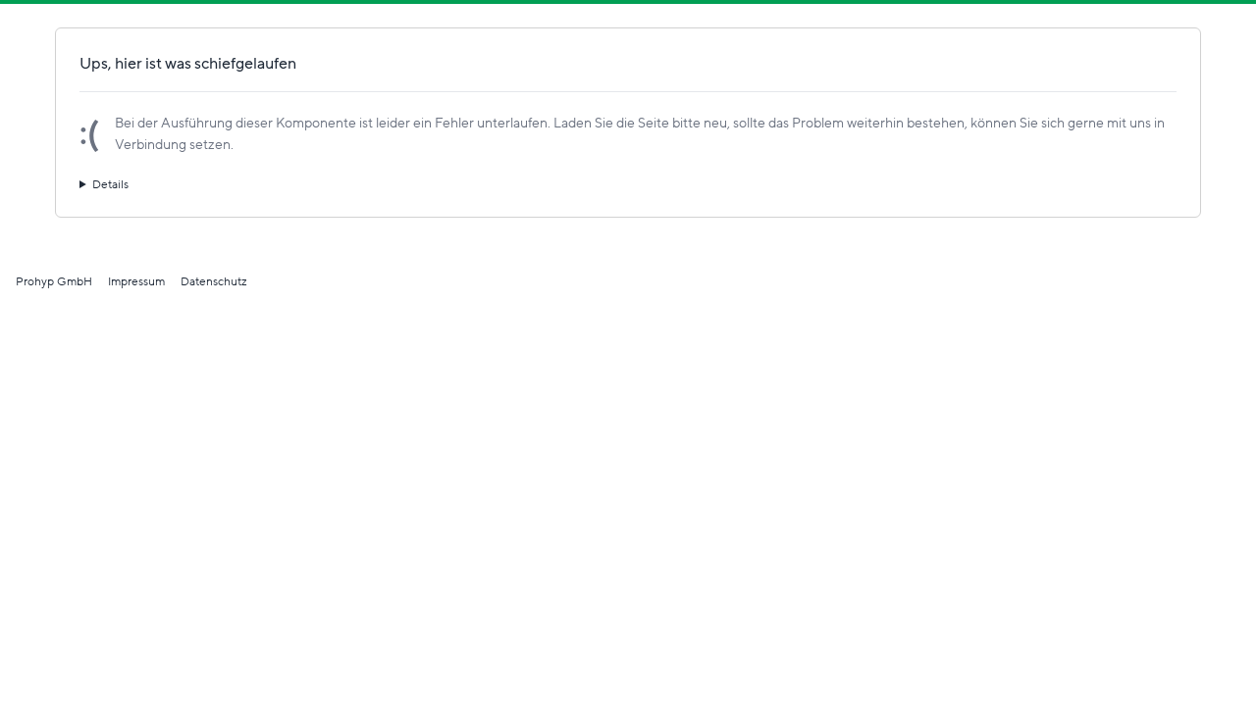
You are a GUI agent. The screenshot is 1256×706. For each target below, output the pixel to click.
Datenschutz (214, 281)
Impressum (136, 281)
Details (110, 184)
